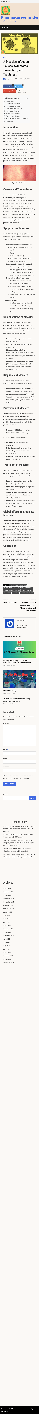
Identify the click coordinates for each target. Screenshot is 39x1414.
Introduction (10, 101)
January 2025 (7, 932)
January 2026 (7, 895)
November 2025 (8, 902)
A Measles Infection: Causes (18, 585)
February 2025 (8, 929)
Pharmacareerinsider (20, 17)
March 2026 (7, 888)
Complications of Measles (14, 108)
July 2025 (6, 915)
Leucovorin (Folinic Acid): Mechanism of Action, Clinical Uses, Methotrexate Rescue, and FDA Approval (19, 828)
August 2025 (7, 912)
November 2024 (8, 936)
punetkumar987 (12, 79)
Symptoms (16, 593)
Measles (6, 195)
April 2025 (6, 922)
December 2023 (8, 962)
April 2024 (6, 949)
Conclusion (9, 121)
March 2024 (7, 952)
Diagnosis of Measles (12, 111)
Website (6, 767)
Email (5, 758)
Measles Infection (27, 590)
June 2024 (6, 942)
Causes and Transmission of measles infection (18, 588)
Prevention (7, 593)
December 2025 (8, 899)
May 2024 (6, 946)
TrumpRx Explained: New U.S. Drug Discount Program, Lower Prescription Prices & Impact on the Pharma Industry (18, 842)
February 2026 (8, 892)
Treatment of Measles (13, 116)
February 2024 (8, 956)
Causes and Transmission (13, 103)
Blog (5, 58)
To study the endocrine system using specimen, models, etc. (16, 700)
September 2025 (8, 909)
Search (5, 795)
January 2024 (7, 959)
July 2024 (6, 939)
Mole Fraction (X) (9, 691)
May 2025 (6, 919)
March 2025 (7, 925)
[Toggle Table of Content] (26, 98)
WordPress (4, 1411)
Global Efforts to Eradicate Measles (17, 118)
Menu (6, 27)
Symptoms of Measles (13, 106)
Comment (7, 723)
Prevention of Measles (13, 113)
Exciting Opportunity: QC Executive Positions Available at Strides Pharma (17, 661)
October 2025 (8, 905)
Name (5, 750)
